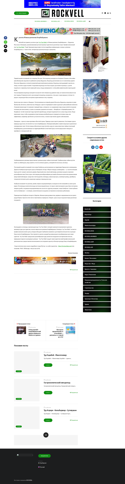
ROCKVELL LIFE (55, 21)
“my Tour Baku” (43, 42)
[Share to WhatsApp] (5, 42)
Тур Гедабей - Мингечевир (55, 355)
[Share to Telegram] (5, 46)
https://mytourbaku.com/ (65, 246)
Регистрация (22, 13)
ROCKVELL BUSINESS (41, 21)
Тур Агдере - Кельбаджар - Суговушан (60, 410)
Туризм (18, 371)
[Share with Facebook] (5, 38)
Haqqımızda (44, 455)
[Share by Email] (5, 50)
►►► (48, 365)
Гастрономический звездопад (57, 383)
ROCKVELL (29, 480)
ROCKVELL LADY (81, 21)
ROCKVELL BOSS (69, 21)
